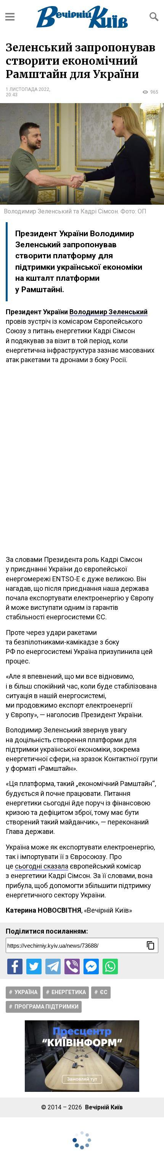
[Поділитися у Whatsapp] (110, 966)
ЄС (104, 992)
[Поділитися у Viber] (72, 966)
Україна (25, 992)
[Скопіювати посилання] (150, 945)
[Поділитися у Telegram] (53, 966)
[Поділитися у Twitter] (34, 966)
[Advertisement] (82, 459)
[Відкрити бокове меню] (10, 17)
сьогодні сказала (41, 866)
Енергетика (68, 992)
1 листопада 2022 (27, 89)
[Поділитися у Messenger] (91, 966)
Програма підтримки (46, 1007)
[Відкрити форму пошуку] (154, 17)
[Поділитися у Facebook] (15, 966)
